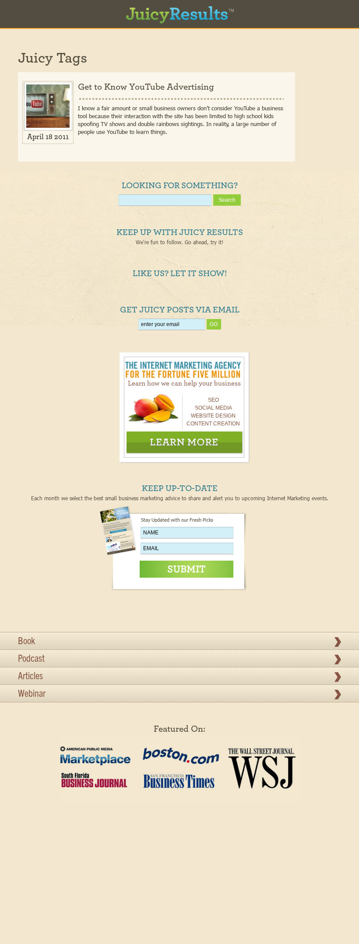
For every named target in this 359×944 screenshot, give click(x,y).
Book (26, 642)
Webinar (32, 694)
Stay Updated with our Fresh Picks (177, 520)
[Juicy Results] (179, 11)
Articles (30, 677)
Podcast (31, 659)
